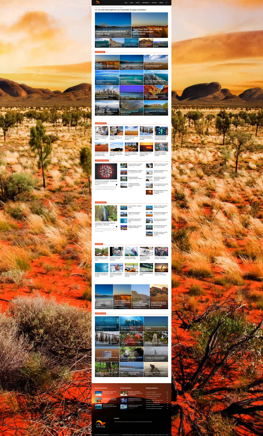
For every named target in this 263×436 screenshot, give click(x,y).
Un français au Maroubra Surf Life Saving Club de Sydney (116, 275)
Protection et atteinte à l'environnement (155, 406)
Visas (131, 2)
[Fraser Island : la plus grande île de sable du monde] (113, 28)
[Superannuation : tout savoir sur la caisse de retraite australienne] (149, 178)
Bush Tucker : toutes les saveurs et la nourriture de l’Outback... (131, 154)
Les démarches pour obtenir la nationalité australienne (145, 259)
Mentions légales (142, 434)
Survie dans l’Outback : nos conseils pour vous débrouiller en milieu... (101, 154)
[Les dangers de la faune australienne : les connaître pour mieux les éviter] (156, 354)
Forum (161, 2)
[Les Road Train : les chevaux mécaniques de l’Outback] (116, 130)
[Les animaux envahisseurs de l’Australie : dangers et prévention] (107, 354)
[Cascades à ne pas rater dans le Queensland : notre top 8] (106, 213)
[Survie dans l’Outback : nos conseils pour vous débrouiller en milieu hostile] (101, 147)
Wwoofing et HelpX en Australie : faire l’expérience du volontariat (161, 192)
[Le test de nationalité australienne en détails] (131, 251)
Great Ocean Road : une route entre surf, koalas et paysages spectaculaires (107, 66)
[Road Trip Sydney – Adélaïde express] (123, 207)
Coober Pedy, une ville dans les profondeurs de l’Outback (153, 66)
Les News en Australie (151, 392)
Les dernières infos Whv (151, 398)
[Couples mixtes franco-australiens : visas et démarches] (116, 251)
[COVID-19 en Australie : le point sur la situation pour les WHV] (106, 171)
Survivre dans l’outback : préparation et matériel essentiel (160, 154)
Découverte (145, 2)
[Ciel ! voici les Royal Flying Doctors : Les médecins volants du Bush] (101, 130)
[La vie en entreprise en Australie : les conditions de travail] (149, 185)
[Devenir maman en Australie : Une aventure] (161, 267)
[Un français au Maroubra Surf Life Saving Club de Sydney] (116, 267)
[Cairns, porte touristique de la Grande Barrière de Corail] (149, 220)
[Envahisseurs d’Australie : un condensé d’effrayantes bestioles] (146, 130)
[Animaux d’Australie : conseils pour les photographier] (156, 369)
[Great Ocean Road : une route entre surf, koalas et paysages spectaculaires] (150, 28)
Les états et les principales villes (153, 402)
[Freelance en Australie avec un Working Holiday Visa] (149, 172)
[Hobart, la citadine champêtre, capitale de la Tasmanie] (149, 207)
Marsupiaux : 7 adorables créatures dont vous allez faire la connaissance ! (156, 342)
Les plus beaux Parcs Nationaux (153, 396)
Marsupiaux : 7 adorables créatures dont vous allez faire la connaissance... (135, 393)
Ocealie (152, 307)
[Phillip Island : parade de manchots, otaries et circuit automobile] (131, 369)
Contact (151, 434)
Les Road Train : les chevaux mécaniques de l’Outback (116, 138)
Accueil (96, 7)
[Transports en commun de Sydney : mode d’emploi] (123, 214)
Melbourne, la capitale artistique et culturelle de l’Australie (105, 96)
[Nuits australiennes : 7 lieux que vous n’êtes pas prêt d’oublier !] (123, 172)
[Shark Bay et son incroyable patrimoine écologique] (156, 323)
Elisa (96, 226)
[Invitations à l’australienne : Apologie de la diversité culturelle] (131, 267)
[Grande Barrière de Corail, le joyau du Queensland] (107, 77)
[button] (166, 2)
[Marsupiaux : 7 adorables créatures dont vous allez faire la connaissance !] (156, 339)
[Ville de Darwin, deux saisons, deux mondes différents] (149, 227)
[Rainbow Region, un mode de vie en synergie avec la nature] (101, 251)
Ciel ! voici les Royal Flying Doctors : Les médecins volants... (101, 138)
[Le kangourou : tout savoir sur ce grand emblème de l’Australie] (107, 369)
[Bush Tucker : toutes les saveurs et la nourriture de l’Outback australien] (131, 147)
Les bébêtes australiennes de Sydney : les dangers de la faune (134, 220)
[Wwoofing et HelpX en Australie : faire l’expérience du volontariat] (149, 192)
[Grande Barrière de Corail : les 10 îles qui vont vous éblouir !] (123, 407)
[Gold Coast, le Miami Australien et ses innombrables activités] (156, 77)
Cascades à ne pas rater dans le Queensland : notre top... (105, 224)
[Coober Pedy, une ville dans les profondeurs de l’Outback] (156, 62)
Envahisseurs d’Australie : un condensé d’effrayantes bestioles (146, 138)
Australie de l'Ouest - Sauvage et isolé (154, 400)
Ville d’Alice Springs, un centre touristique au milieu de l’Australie (160, 234)
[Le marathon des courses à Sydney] (146, 267)
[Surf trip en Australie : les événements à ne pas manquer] (102, 43)
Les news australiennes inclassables (154, 408)
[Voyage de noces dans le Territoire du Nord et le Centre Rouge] (146, 43)
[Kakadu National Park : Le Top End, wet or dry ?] (156, 108)
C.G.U (148, 434)
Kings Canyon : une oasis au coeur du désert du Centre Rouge (155, 96)
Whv (126, 2)
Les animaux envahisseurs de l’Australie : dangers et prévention (107, 358)
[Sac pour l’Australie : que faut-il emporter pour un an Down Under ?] (123, 165)
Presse (156, 434)
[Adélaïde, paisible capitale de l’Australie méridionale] (123, 227)
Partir (137, 2)
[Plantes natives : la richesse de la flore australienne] (131, 339)
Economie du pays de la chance (153, 404)
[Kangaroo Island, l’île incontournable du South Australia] (107, 108)
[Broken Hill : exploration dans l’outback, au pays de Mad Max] (116, 147)
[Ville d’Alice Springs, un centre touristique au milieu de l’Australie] (149, 234)
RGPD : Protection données (128, 434)
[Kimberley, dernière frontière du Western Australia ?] (131, 108)
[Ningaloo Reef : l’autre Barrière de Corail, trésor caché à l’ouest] (131, 92)
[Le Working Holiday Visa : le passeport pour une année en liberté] (123, 400)
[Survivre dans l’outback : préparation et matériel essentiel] (161, 147)
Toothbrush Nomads (100, 83)
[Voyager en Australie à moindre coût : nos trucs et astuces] (149, 165)
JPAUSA (159, 434)
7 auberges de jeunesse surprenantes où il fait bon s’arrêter (134, 185)
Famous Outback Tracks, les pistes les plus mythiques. (146, 154)
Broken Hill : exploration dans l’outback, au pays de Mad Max (116, 154)
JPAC (163, 434)
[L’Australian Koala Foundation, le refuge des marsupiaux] (131, 354)
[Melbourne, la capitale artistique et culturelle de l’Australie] (107, 92)
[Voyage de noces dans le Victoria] (161, 43)
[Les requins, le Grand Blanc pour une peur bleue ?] (131, 43)
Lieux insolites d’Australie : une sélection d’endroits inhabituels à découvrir (161, 138)
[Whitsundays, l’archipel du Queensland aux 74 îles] (131, 77)
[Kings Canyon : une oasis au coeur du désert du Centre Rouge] (156, 92)
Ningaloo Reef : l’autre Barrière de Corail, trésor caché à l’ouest (130, 96)
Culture (154, 2)
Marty (97, 36)
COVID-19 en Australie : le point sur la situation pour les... (106, 182)
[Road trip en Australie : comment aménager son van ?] (123, 178)
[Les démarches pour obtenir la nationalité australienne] (146, 251)
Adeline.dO (97, 184)
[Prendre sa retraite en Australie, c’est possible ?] (161, 251)
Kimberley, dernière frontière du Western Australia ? (129, 111)
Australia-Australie (149, 114)
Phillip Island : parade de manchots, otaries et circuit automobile (130, 373)
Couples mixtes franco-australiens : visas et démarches (115, 259)
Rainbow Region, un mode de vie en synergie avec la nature (101, 259)
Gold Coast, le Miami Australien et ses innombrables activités (155, 81)
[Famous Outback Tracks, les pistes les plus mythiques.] (146, 147)
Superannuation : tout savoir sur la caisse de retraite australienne (160, 178)
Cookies (136, 434)
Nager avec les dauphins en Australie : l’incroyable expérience (131, 327)
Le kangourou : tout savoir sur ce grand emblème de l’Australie (106, 373)
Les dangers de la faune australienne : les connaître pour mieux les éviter (155, 358)
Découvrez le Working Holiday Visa (153, 394)
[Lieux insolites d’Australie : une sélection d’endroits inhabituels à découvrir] (161, 130)
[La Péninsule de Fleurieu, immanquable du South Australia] (117, 43)
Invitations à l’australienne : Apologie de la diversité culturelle (131, 275)
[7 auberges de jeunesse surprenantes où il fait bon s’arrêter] (123, 185)
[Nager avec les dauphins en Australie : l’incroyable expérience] (131, 323)
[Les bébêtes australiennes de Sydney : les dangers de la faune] (123, 220)
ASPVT (167, 434)
